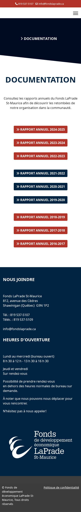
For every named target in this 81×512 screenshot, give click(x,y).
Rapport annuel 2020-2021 (42, 186)
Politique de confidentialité (61, 487)
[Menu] (75, 13)
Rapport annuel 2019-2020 (42, 200)
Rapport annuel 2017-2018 (42, 230)
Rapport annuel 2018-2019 (42, 217)
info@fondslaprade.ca (51, 3)
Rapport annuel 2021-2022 (42, 173)
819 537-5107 (25, 3)
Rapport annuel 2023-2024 (42, 143)
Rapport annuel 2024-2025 (42, 129)
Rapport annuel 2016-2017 (42, 244)
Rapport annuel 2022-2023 (42, 156)
